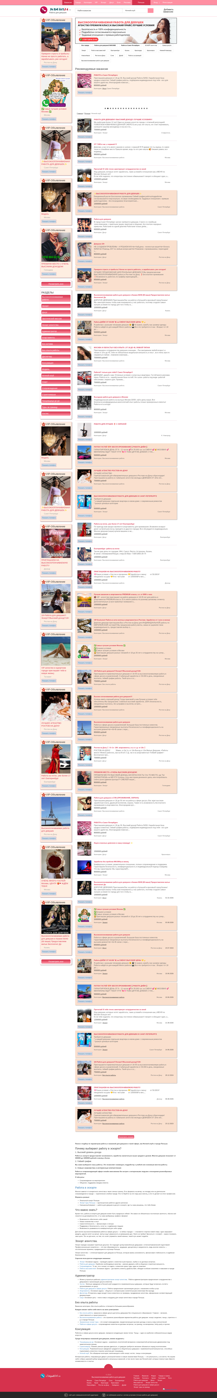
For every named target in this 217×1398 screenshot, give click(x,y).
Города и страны (164, 1376)
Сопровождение (49, 388)
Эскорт (103, 2)
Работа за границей (134, 55)
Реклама (127, 2)
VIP (96, 2)
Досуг (111, 2)
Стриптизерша (49, 394)
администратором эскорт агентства (114, 1279)
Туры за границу (49, 407)
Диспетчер (47, 356)
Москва (89, 1380)
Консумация (47, 363)
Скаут (44, 382)
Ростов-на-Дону (100, 55)
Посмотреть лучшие (126, 1137)
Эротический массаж (52, 318)
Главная (80, 113)
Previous (72, 88)
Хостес (45, 413)
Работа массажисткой (98, 50)
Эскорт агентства (50, 325)
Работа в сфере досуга (88, 1324)
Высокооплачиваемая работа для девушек (95, 60)
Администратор (49, 331)
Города (78, 2)
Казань (127, 50)
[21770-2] (126, 31)
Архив (153, 1378)
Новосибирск (85, 55)
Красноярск (150, 50)
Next (179, 88)
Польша (87, 113)
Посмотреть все (55, 284)
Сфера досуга (166, 45)
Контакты (145, 1378)
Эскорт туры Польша (87, 1203)
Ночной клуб (130, 10)
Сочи (112, 55)
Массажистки (138, 1382)
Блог (119, 2)
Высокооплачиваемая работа (52, 298)
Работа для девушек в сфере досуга (93, 1288)
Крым (96, 1383)
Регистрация (167, 2)
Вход (155, 2)
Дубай (121, 55)
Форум (153, 1376)
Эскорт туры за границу (142, 1387)
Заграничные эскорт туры (89, 1322)
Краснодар (138, 50)
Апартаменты (48, 337)
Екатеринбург (115, 50)
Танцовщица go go (51, 401)
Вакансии (68, 2)
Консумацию (84, 1349)
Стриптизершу (85, 1346)
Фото (170, 1378)
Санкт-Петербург (100, 1380)
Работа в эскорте (86, 1187)
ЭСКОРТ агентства (151, 45)
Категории (88, 2)
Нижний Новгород (165, 50)
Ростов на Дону (103, 1385)
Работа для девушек (87, 1264)
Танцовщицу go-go (87, 1342)
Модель (45, 369)
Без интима (47, 344)
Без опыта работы (50, 350)
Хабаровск (115, 1385)
